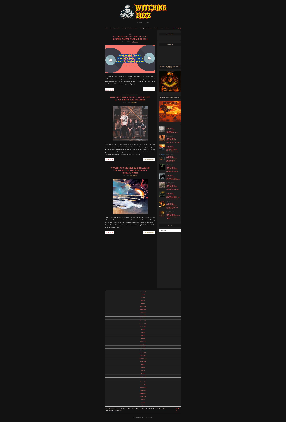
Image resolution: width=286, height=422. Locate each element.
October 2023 (143, 390)
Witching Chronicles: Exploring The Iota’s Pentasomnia (173, 177)
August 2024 (143, 361)
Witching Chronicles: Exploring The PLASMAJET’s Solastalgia (171, 159)
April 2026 (143, 303)
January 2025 (143, 347)
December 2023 (143, 384)
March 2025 (143, 341)
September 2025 (142, 323)
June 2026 (143, 297)
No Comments (135, 41)
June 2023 (143, 402)
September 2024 (142, 358)
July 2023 (143, 399)
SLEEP (166, 28)
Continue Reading (149, 89)
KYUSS (156, 28)
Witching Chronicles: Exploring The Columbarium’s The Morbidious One (173, 196)
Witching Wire (143, 28)
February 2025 (143, 344)
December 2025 (143, 315)
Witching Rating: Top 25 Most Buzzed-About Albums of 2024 (130, 37)
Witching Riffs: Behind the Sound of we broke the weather (130, 98)
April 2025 (143, 338)
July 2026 (143, 294)
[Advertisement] (170, 262)
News (130, 33)
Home (106, 28)
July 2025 (143, 329)
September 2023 (142, 393)
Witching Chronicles (115, 28)
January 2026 (143, 312)
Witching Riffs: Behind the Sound (130, 28)
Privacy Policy (135, 408)
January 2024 (143, 381)
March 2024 (143, 376)
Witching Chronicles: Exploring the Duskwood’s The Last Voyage (172, 206)
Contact (150, 28)
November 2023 (143, 387)
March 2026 (143, 306)
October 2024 (143, 355)
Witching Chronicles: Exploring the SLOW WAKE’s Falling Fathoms (172, 149)
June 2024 (143, 367)
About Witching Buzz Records (112, 408)
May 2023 (143, 405)
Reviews (130, 164)
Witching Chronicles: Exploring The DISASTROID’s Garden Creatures (172, 186)
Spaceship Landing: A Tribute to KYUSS (155, 408)
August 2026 (143, 291)
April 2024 (143, 373)
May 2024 (143, 370)
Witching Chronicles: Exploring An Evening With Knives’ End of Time (173, 139)
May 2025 (143, 335)
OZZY (161, 28)
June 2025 (143, 332)
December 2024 (143, 349)
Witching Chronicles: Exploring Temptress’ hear (172, 130)
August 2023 (143, 396)
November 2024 (143, 352)
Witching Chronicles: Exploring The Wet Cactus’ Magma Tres (173, 215)
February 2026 (143, 309)
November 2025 (143, 318)
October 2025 (143, 320)
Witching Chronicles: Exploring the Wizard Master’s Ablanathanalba (172, 168)
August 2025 (143, 326)
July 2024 (143, 364)
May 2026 (143, 300)
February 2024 (143, 378)
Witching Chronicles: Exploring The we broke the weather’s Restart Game (130, 170)
